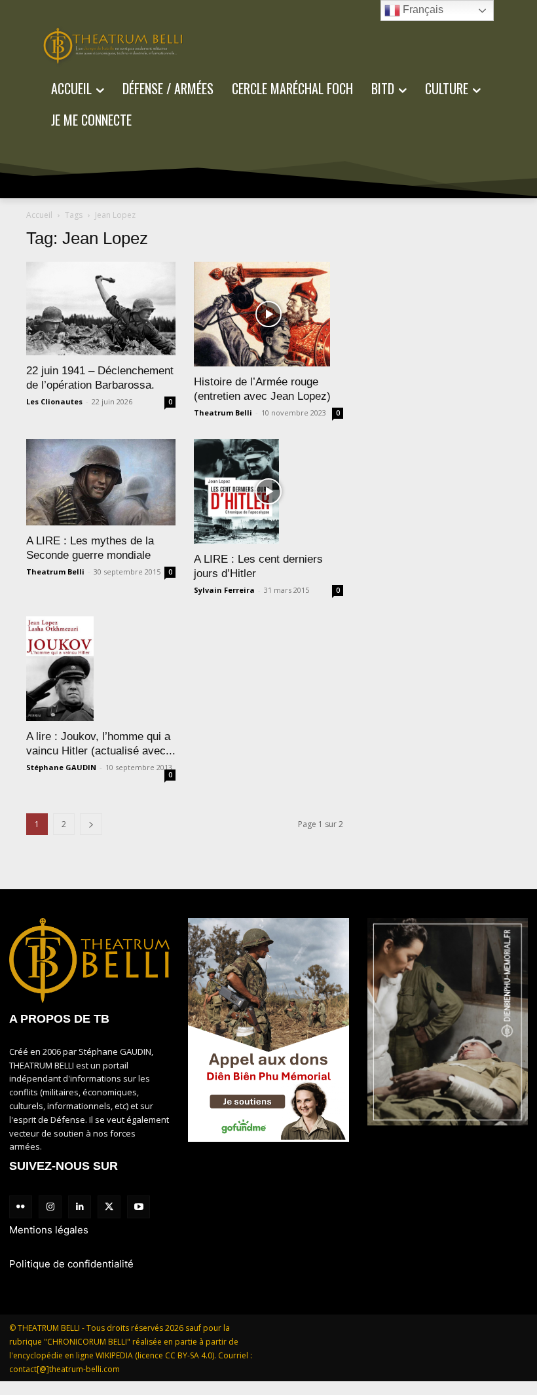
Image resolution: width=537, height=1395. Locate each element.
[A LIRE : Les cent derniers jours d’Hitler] (268, 491)
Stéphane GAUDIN (61, 767)
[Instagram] (50, 1206)
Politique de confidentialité (71, 1264)
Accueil (39, 215)
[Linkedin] (79, 1206)
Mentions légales (48, 1230)
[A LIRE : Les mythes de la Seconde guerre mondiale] (101, 482)
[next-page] (91, 824)
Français (421, 9)
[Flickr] (20, 1206)
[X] (109, 1206)
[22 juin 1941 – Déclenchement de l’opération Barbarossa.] (101, 308)
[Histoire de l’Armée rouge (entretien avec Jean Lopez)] (268, 314)
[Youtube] (138, 1206)
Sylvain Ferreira (224, 590)
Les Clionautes (54, 401)
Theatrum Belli (223, 412)
